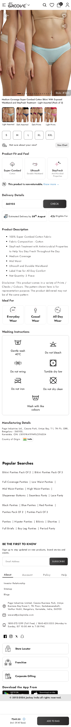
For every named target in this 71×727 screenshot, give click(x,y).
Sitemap (8, 589)
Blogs (7, 594)
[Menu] (4, 5)
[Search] (44, 5)
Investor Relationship (14, 583)
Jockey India (32, 697)
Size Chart (62, 145)
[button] (60, 5)
